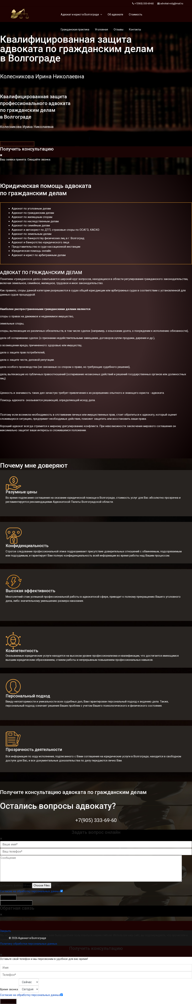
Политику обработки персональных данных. (29, 943)
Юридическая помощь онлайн (31, 251)
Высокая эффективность (30, 590)
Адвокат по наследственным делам (35, 221)
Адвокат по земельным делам (31, 234)
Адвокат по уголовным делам (31, 208)
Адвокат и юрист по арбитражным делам (39, 255)
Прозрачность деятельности (34, 749)
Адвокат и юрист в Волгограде (80, 14)
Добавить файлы (11, 885)
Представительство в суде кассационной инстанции (46, 246)
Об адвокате (115, 14)
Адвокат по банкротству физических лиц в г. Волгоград (48, 238)
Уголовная (101, 29)
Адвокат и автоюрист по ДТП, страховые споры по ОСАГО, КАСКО (55, 229)
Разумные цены (21, 492)
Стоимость (135, 14)
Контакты (135, 29)
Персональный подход (28, 696)
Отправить (8, 897)
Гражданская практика (75, 29)
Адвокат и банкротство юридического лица (40, 242)
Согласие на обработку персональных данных (30, 891)
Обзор (27, 885)
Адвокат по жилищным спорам (32, 217)
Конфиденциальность (27, 545)
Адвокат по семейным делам (31, 225)
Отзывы (118, 29)
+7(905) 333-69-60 (144, 3)
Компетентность (22, 650)
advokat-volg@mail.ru (171, 3)
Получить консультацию (17, 143)
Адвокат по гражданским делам (33, 213)
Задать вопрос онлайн (16, 903)
